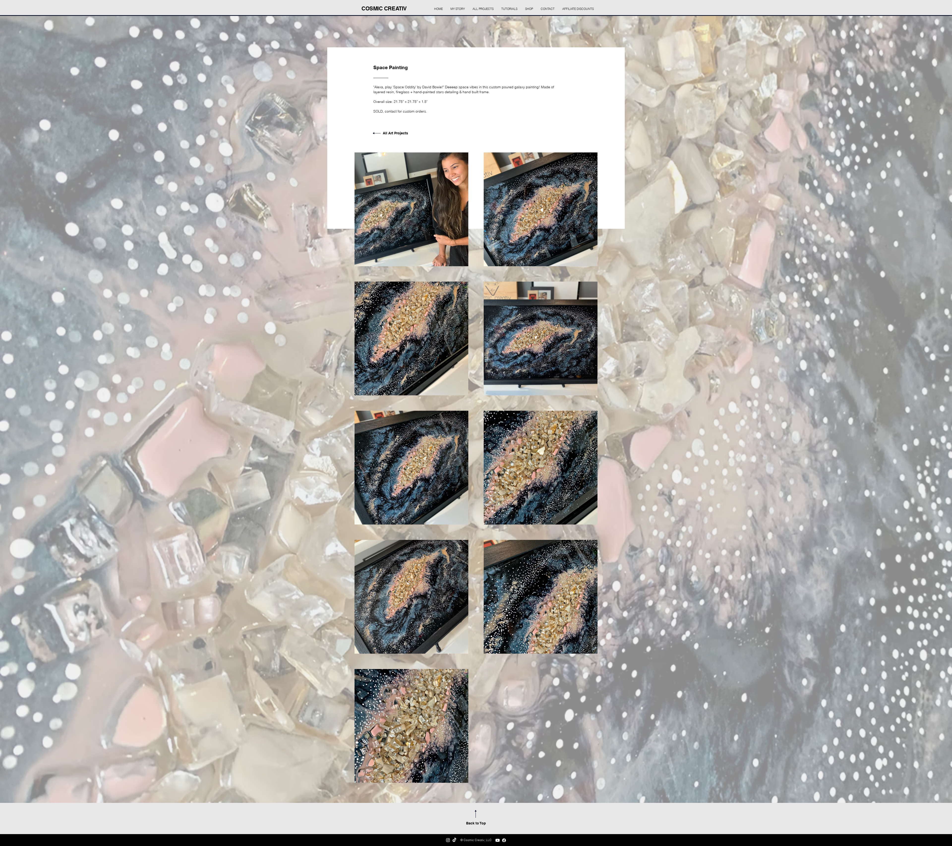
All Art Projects (395, 133)
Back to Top (476, 823)
